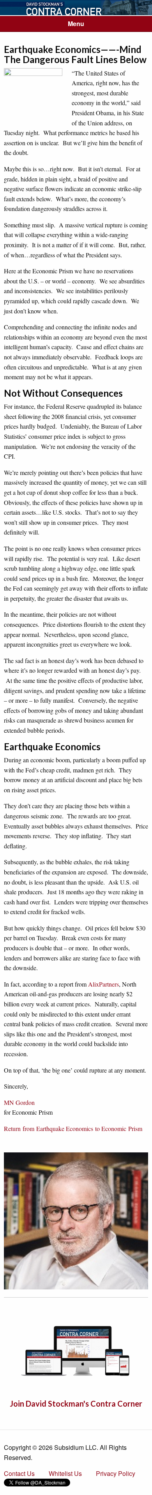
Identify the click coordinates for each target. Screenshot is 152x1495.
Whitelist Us (65, 1473)
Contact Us (19, 1473)
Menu (76, 23)
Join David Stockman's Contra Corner (76, 1403)
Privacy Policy (115, 1473)
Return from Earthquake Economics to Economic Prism (73, 1128)
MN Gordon (19, 1102)
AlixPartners (103, 984)
